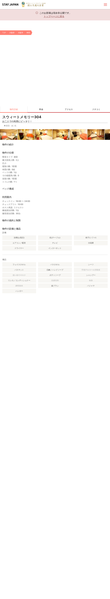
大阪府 (11, 33)
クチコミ (96, 109)
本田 (28, 33)
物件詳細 (14, 109)
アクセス (69, 109)
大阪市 (20, 33)
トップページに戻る (54, 16)
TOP (4, 33)
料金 (41, 109)
